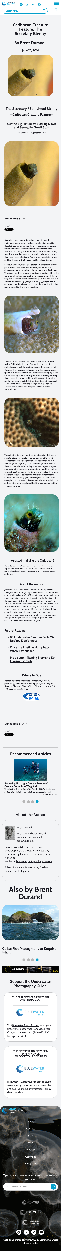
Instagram (23, 870)
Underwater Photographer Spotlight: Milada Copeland (24, 785)
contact (30, 1128)
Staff (30, 1135)
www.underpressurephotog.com (27, 620)
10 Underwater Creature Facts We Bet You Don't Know (32, 639)
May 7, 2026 (51, 794)
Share (7, 226)
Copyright (30, 1156)
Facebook (10, 870)
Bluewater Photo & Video (23, 686)
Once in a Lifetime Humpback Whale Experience (29, 649)
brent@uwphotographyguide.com (34, 861)
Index (31, 1142)
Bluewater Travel (28, 566)
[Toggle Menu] (56, 3)
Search (44, 11)
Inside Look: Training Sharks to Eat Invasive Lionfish (32, 659)
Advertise (30, 1149)
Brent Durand (32, 42)
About (30, 1121)
